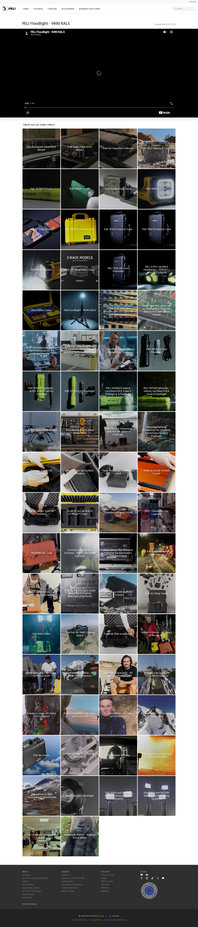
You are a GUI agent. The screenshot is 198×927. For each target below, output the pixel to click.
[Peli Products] (141, 879)
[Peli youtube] (141, 875)
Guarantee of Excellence (72, 884)
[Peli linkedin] (147, 875)
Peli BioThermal (29, 904)
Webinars (105, 888)
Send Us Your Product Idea (73, 878)
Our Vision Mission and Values (35, 878)
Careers (25, 881)
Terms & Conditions (79, 920)
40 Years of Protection (31, 891)
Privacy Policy (95, 920)
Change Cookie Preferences (116, 920)
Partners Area (67, 881)
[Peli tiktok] (152, 879)
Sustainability (28, 894)
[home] (9, 8)
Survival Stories (107, 875)
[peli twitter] (158, 879)
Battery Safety (68, 891)
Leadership (27, 897)
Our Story (26, 875)
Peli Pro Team (107, 881)
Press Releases (28, 884)
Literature (105, 884)
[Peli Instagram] (147, 879)
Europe (115, 916)
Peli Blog (105, 891)
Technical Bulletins (70, 888)
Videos (104, 878)
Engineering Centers (31, 888)
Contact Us (66, 875)
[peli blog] (163, 879)
